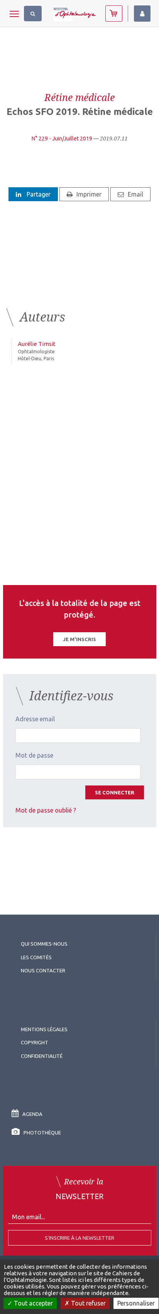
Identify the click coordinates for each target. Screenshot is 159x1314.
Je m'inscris (79, 639)
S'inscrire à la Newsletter (79, 1237)
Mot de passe (34, 755)
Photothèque (42, 1132)
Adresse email (35, 718)
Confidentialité (42, 1056)
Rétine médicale (79, 97)
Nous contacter (43, 970)
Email (135, 194)
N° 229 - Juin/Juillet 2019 (62, 138)
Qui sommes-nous (44, 943)
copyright (34, 1042)
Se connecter (114, 792)
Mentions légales (44, 1029)
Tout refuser (87, 1303)
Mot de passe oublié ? (45, 810)
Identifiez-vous (142, 13)
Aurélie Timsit (37, 343)
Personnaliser (136, 1303)
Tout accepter (32, 1303)
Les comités (36, 957)
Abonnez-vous (113, 13)
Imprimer (88, 194)
